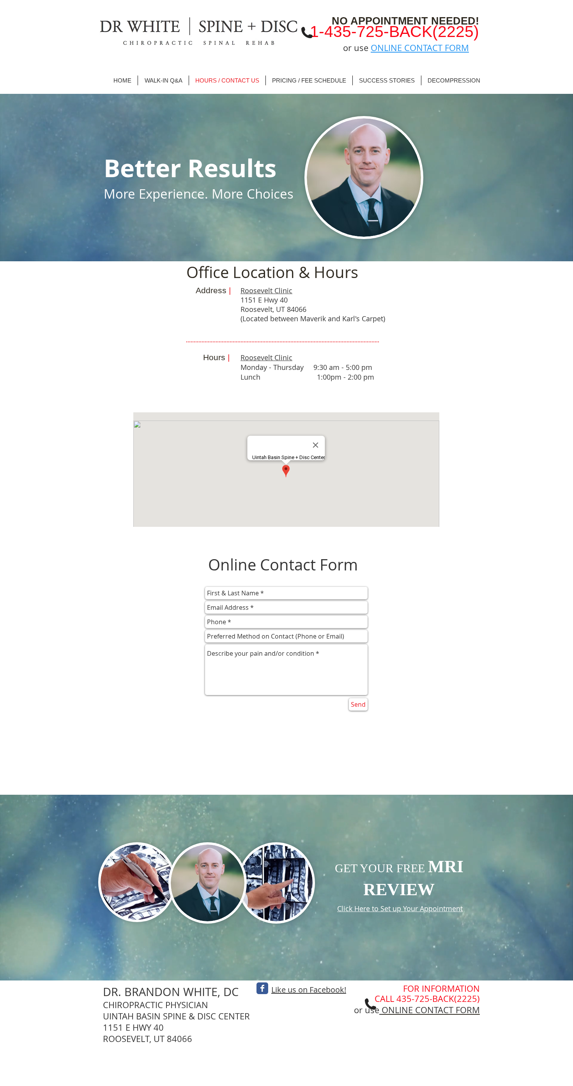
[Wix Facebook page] (262, 988)
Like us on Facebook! (308, 989)
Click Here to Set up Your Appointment (400, 908)
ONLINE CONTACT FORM (420, 47)
